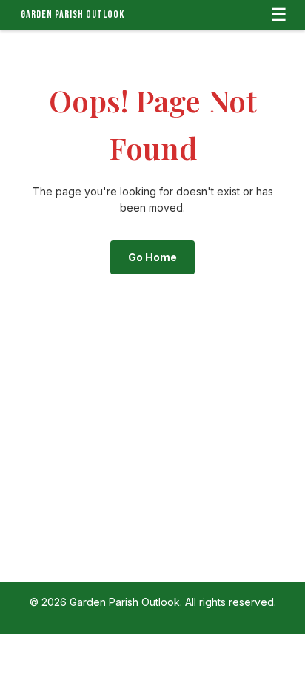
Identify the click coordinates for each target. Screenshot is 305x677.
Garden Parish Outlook (72, 14)
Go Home (152, 257)
